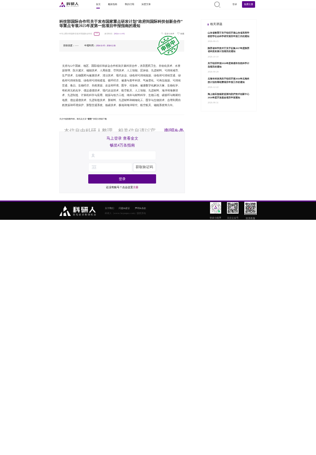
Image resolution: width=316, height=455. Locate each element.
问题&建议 (124, 208)
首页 (98, 4)
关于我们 (109, 208)
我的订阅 (129, 4)
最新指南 (112, 4)
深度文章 (146, 4)
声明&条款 (140, 208)
